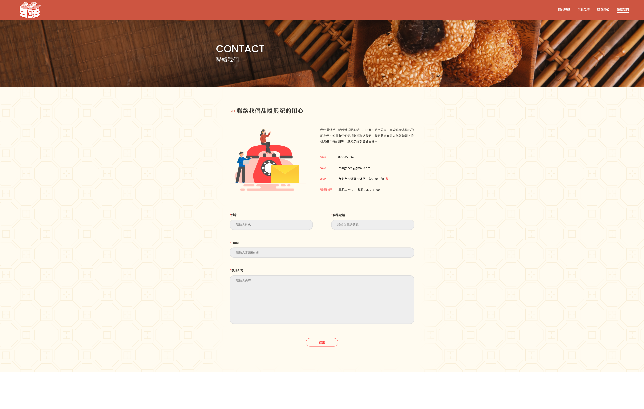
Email (234, 242)
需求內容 (236, 270)
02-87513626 (347, 157)
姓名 (233, 215)
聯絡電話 (338, 215)
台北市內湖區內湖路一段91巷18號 (361, 178)
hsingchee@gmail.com (354, 168)
